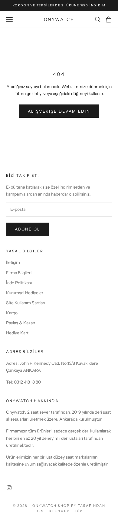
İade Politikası (19, 282)
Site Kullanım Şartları (25, 303)
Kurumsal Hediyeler (24, 292)
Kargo (12, 313)
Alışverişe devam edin (59, 111)
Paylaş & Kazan (20, 323)
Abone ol (28, 229)
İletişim (13, 262)
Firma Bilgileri (18, 272)
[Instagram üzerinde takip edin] (9, 488)
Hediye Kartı (17, 333)
